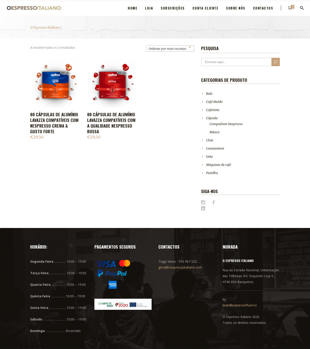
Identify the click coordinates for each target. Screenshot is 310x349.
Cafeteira (212, 110)
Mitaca (214, 132)
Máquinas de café (218, 165)
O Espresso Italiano (45, 27)
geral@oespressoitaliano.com (180, 267)
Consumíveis (215, 148)
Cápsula (212, 118)
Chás (209, 140)
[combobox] (170, 48)
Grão (209, 157)
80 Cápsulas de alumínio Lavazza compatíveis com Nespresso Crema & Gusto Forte (54, 122)
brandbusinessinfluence (240, 305)
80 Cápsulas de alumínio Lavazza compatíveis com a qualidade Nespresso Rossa (111, 122)
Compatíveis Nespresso (226, 124)
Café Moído (214, 102)
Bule (209, 94)
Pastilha (212, 173)
